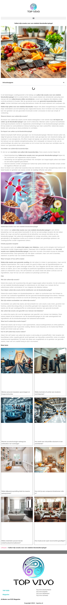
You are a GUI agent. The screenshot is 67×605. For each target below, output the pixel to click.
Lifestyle (3, 547)
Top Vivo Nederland (42, 593)
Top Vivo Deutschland (43, 590)
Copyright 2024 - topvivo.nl (33, 603)
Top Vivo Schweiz (42, 595)
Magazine (6, 594)
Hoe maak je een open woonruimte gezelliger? (50, 541)
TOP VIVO (6, 590)
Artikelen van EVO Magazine (10, 599)
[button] (33, 18)
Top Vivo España (41, 591)
